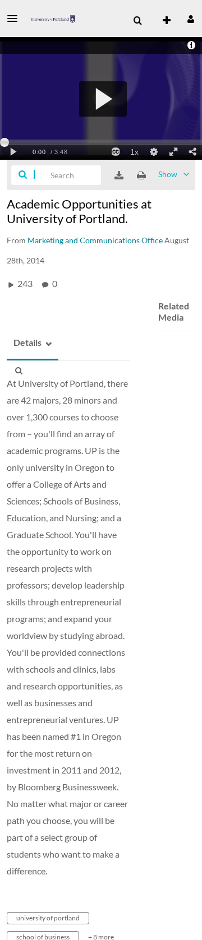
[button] (16, 18)
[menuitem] (137, 21)
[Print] (141, 175)
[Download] (118, 175)
